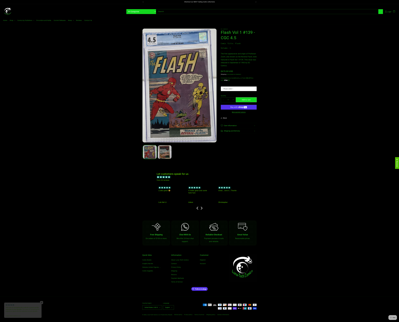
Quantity (223, 95)
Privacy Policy (176, 267)
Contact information (223, 314)
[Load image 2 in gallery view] (165, 152)
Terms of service (199, 314)
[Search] (380, 11)
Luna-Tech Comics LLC (154, 314)
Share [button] (225, 118)
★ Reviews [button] (397, 163)
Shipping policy (210, 314)
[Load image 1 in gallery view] (150, 152)
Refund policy (178, 314)
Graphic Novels (147, 263)
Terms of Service (177, 282)
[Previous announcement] (143, 2)
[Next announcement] (256, 2)
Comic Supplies (147, 271)
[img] (200, 177)
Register (203, 260)
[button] (12, 20)
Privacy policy (188, 314)
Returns (174, 274)
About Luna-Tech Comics (180, 260)
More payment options (239, 112)
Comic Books (146, 260)
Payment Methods (177, 278)
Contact (174, 263)
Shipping (223, 74)
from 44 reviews (163, 180)
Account (203, 263)
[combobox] (269, 11)
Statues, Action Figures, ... (151, 267)
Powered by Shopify (166, 314)
